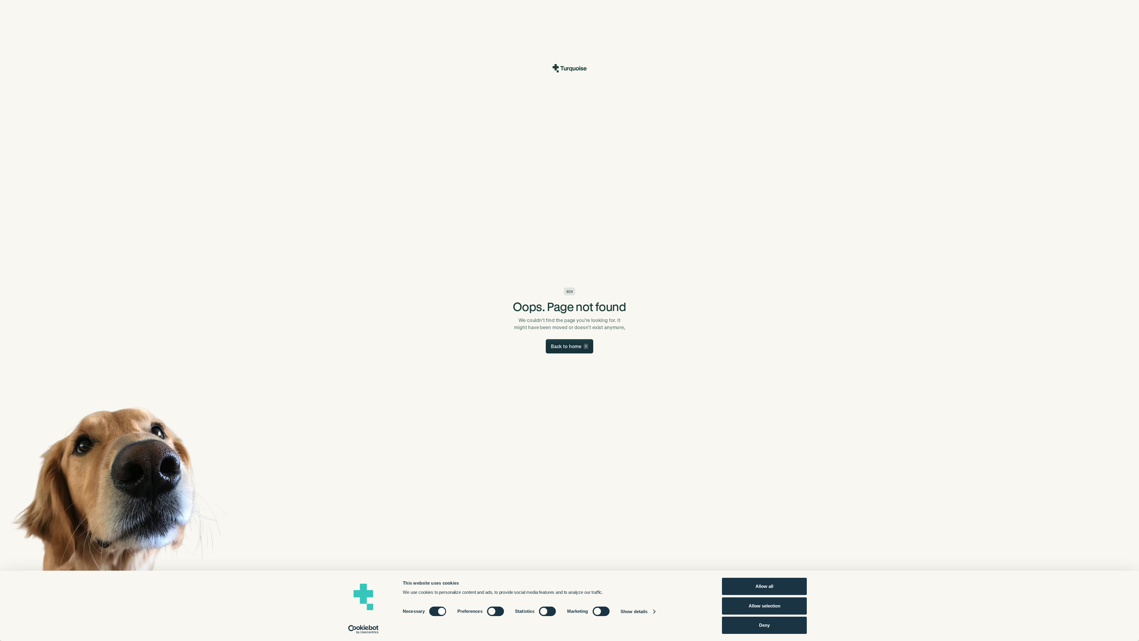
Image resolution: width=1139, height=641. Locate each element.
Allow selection (764, 605)
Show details (634, 611)
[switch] (495, 611)
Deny (764, 625)
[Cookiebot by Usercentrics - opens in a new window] (363, 629)
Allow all (764, 586)
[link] (569, 346)
